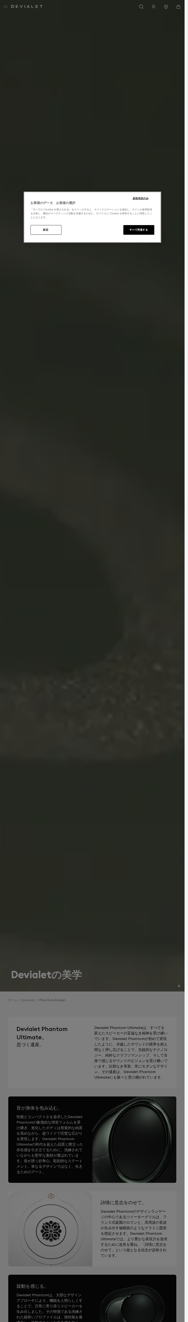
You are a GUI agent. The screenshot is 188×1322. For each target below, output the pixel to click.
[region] (92, 217)
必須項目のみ (141, 198)
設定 (45, 229)
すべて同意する (139, 229)
